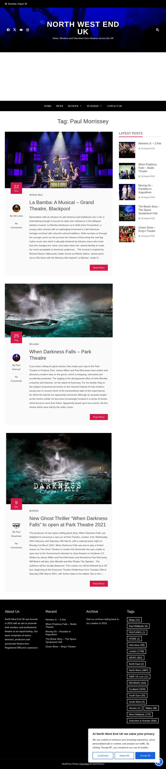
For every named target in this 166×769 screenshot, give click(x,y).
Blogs (134, 619)
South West (137, 701)
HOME (134, 638)
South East (137, 695)
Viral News (84, 764)
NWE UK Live (138, 676)
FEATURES (93, 106)
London (35, 344)
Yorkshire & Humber (143, 720)
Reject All (124, 755)
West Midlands (140, 714)
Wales (151, 708)
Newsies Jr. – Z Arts (149, 143)
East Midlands (138, 626)
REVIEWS (73, 106)
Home (47, 106)
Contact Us (114, 106)
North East (136, 664)
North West (37, 195)
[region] (124, 746)
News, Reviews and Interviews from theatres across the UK (83, 38)
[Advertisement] (83, 76)
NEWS (59, 106)
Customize (103, 755)
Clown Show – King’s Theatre (61, 646)
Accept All (145, 755)
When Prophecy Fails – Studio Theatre (147, 168)
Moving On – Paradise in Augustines (145, 189)
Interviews (137, 645)
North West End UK (83, 28)
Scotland (137, 689)
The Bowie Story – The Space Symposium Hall (149, 210)
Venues (134, 708)
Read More (99, 267)
